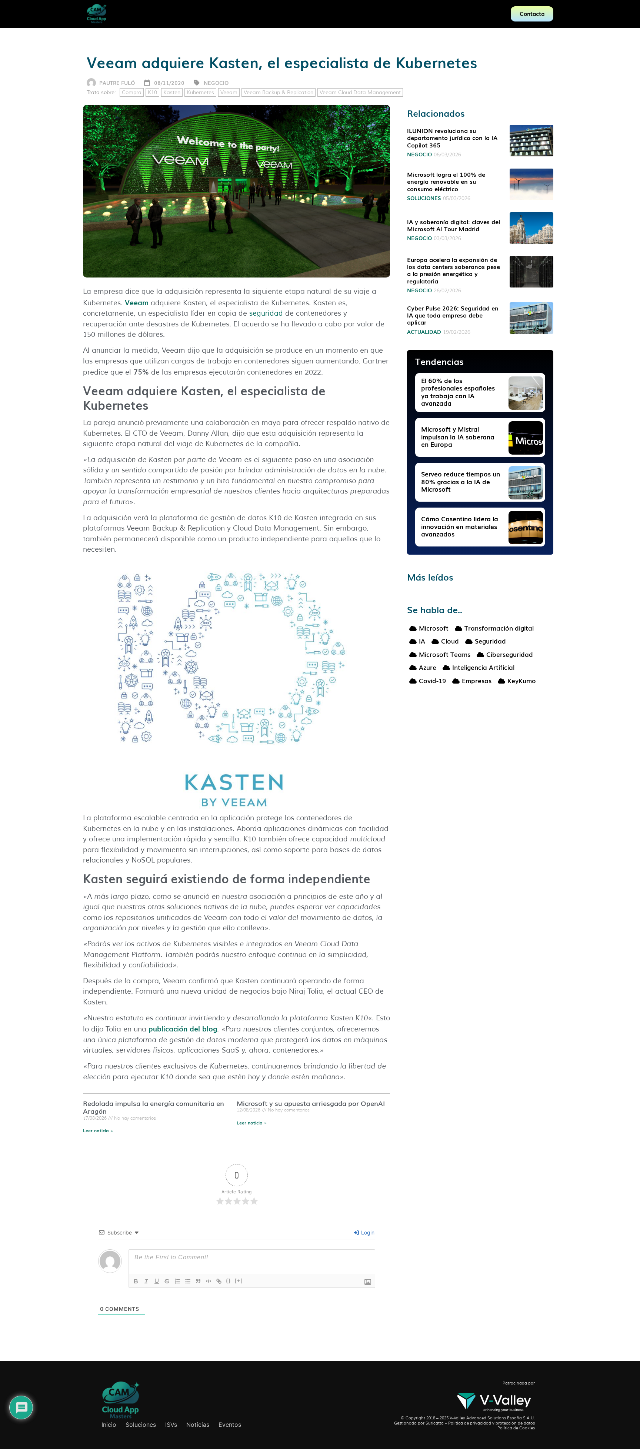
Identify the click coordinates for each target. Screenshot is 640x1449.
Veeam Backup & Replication (278, 92)
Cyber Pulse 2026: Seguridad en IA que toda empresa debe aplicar (453, 314)
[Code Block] (208, 1281)
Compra (131, 92)
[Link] (219, 1281)
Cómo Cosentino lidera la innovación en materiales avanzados (459, 526)
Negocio (216, 82)
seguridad (266, 313)
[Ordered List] (177, 1281)
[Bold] (136, 1281)
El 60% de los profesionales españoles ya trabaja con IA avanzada (458, 392)
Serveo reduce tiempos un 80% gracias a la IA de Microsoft (460, 481)
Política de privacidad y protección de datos (491, 1423)
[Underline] (156, 1281)
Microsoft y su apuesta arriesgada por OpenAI (311, 1103)
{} (228, 1280)
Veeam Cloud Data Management (360, 92)
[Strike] (167, 1281)
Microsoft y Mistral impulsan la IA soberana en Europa (457, 436)
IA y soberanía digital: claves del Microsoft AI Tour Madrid (453, 225)
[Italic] (146, 1281)
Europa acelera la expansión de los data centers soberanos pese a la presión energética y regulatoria (453, 270)
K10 (152, 92)
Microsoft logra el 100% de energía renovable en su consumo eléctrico (446, 181)
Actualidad (424, 331)
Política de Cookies (516, 1427)
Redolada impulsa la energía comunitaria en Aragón (153, 1107)
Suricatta (435, 1423)
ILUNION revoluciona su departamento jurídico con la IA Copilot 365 (452, 137)
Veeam (228, 92)
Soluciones (424, 198)
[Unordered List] (188, 1281)
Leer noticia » (98, 1130)
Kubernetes (200, 92)
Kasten (171, 92)
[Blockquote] (198, 1281)
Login (367, 1232)
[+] (239, 1280)
